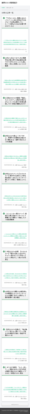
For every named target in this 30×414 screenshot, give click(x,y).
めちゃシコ (20, 165)
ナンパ (24, 204)
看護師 (25, 91)
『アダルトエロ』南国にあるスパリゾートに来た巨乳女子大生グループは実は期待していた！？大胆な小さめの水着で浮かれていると (15, 22)
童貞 (23, 284)
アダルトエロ (21, 49)
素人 (26, 167)
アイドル (20, 396)
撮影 (22, 91)
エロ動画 (22, 129)
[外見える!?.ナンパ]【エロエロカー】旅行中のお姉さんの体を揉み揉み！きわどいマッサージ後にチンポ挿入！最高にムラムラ (15, 177)
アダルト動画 (21, 89)
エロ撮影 (20, 204)
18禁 (16, 49)
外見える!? (24, 322)
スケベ (24, 320)
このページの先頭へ (23, 411)
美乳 (22, 398)
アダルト (20, 320)
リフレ (19, 322)
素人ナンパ (24, 244)
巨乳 (23, 207)
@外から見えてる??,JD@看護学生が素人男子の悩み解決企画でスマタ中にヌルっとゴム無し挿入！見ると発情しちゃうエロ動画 (15, 62)
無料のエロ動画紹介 (9, 3)
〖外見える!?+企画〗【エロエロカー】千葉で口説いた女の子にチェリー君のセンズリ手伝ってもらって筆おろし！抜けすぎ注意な (16, 255)
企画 (26, 89)
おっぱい (20, 127)
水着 (23, 167)
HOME (3, 7)
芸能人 (25, 398)
